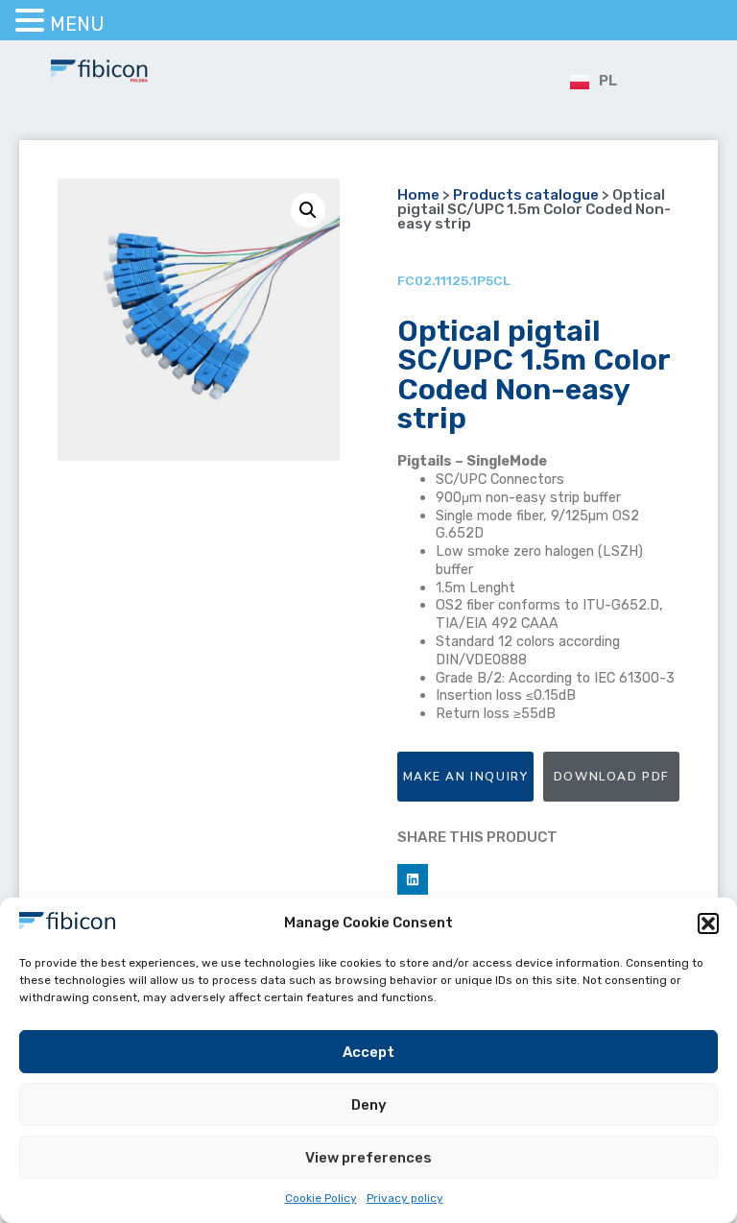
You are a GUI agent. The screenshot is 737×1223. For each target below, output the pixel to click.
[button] (708, 923)
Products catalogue (526, 195)
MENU (77, 24)
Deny (369, 1105)
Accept (368, 1052)
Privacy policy (405, 1198)
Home (418, 195)
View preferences (368, 1157)
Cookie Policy (321, 1198)
